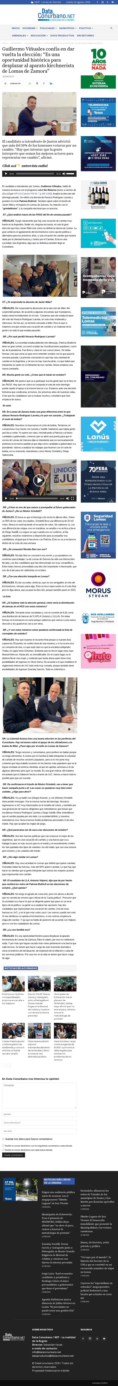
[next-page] (9, 1066)
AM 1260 (46, 193)
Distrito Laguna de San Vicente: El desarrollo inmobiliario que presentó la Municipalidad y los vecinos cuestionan (96, 1224)
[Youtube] (112, 2)
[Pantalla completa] (72, 498)
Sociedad (28, 28)
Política (85, 28)
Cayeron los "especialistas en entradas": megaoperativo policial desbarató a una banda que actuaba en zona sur (96, 1291)
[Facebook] (97, 2)
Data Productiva (62, 35)
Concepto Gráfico (100, 1383)
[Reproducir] (6, 173)
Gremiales (19, 35)
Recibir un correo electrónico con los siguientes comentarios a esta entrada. (39, 1146)
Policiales (47, 28)
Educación (38, 35)
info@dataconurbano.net (46, 1352)
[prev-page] (4, 1066)
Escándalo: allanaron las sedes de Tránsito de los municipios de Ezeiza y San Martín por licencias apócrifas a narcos (97, 1198)
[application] (39, 174)
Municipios (66, 28)
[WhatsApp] (30, 83)
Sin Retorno (85, 35)
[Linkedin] (51, 83)
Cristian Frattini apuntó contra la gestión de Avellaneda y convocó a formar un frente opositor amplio (13, 1047)
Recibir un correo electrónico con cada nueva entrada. (29, 1150)
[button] (111, 28)
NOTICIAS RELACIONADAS (20, 968)
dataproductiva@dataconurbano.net (53, 1355)
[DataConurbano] (59, 15)
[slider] (70, 173)
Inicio (16, 28)
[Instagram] (102, 2)
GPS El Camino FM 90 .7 (26, 193)
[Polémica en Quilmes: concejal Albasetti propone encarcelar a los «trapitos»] (13, 983)
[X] (107, 2)
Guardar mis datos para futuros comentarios (28, 1139)
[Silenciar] (63, 173)
